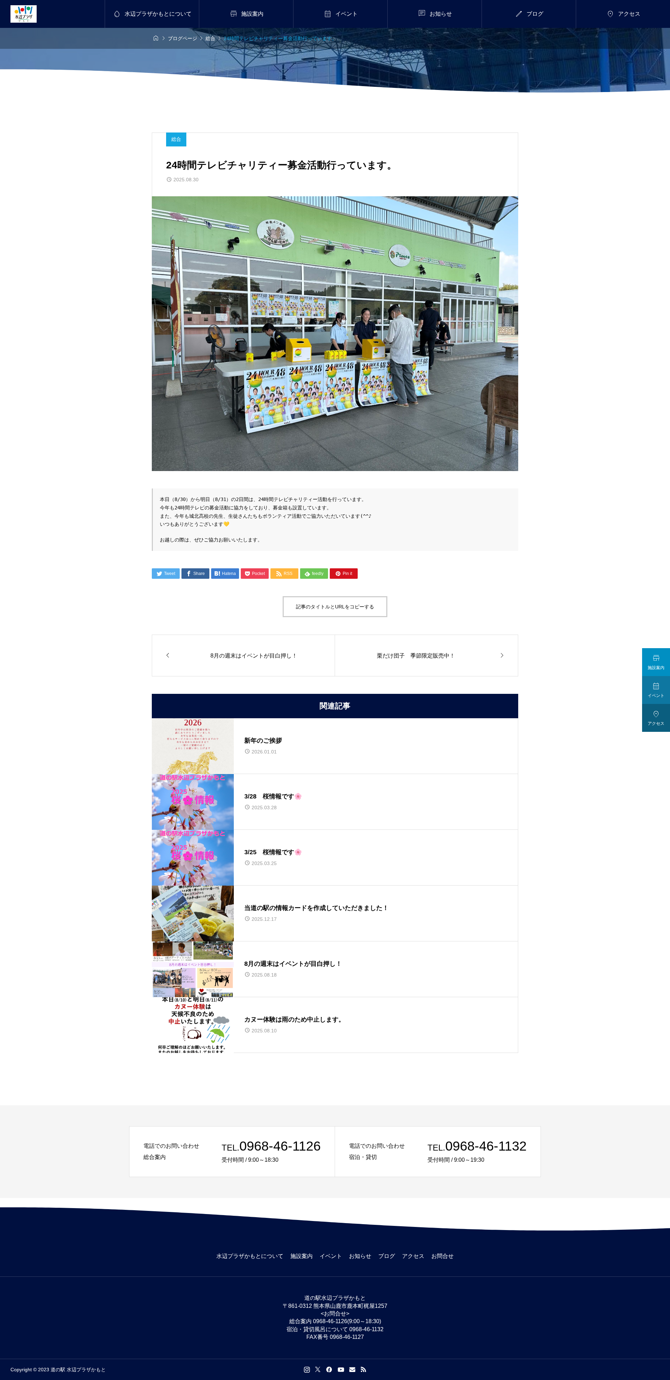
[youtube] (341, 1369)
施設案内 (301, 1256)
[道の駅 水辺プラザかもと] (23, 14)
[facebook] (329, 1369)
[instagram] (307, 1369)
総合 (176, 139)
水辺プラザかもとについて (249, 1256)
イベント (331, 1256)
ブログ (386, 1256)
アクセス (413, 1256)
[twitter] (317, 1369)
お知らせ (360, 1256)
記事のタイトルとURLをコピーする (335, 606)
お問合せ (442, 1256)
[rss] (363, 1369)
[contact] (352, 1369)
